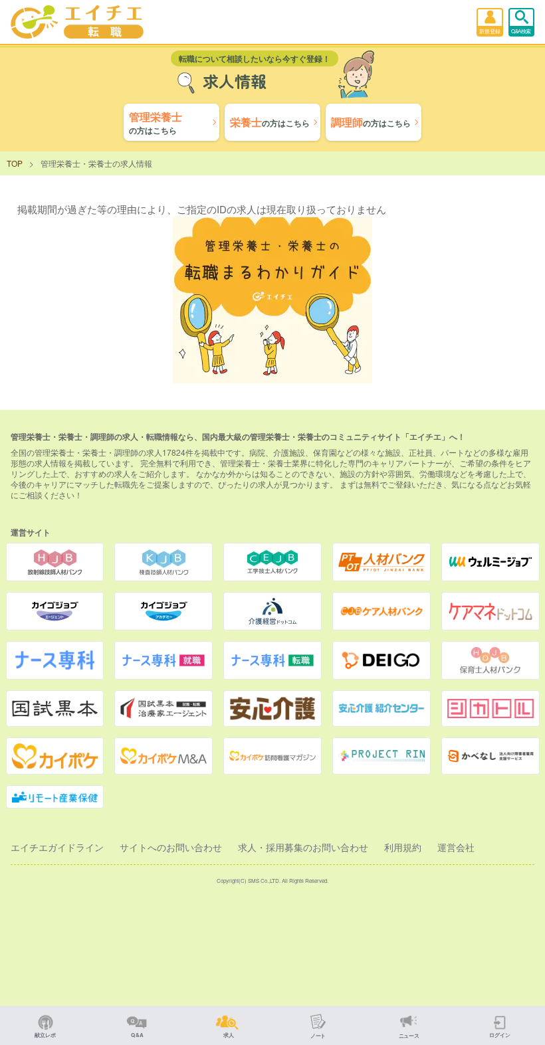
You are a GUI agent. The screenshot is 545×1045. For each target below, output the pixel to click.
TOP (15, 163)
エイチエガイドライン (57, 847)
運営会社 (456, 847)
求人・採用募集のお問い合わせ (303, 847)
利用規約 (402, 847)
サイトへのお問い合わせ (171, 847)
